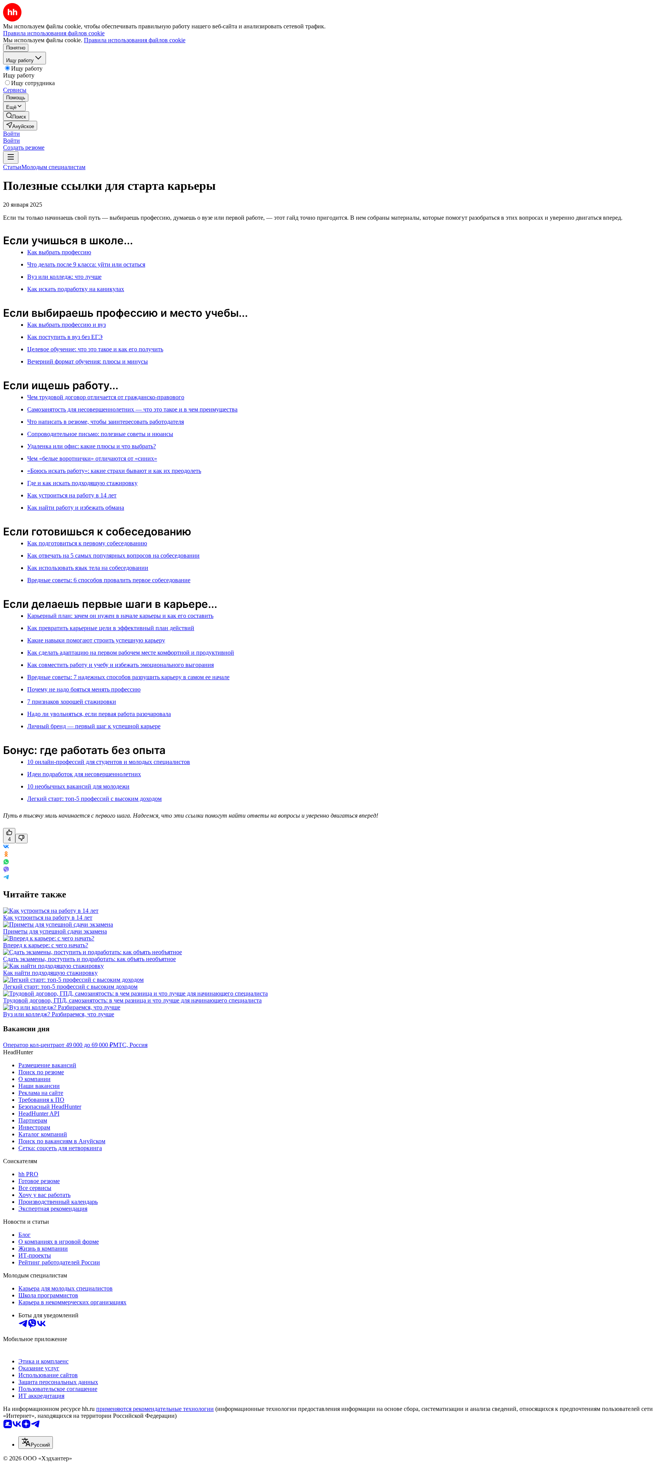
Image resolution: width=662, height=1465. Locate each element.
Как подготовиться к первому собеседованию (87, 543)
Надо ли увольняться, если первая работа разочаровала (99, 714)
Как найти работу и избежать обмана (75, 507)
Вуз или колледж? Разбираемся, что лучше (58, 1014)
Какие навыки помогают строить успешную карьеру (96, 640)
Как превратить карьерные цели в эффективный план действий (110, 628)
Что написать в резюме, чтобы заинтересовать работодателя (105, 421)
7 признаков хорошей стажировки (71, 701)
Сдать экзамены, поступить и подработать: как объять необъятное (89, 959)
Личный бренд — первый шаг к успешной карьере (94, 726)
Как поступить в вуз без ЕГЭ (65, 337)
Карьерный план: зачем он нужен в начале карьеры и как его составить (120, 615)
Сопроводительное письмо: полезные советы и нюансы (100, 434)
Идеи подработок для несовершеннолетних (84, 774)
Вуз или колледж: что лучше (64, 276)
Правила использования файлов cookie (134, 40)
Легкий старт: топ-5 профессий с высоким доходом (94, 798)
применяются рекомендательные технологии (155, 1409)
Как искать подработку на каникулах (75, 289)
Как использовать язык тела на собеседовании (87, 568)
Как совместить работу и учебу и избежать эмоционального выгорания (120, 665)
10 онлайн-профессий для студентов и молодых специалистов (108, 762)
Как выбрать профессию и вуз (66, 324)
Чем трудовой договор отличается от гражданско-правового (105, 397)
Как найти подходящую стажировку (50, 973)
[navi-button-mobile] (10, 157)
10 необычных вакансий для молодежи (78, 786)
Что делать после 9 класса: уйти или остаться (86, 264)
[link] (16, 116)
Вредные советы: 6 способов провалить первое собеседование (108, 580)
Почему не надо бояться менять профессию (84, 689)
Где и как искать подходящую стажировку (82, 483)
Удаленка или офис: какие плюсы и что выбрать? (91, 446)
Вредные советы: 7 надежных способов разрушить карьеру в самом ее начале (128, 677)
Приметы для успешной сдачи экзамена (55, 931)
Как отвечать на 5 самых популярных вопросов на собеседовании (113, 555)
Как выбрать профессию (59, 252)
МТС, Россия (130, 1045)
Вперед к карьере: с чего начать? (45, 945)
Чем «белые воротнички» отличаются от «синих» (92, 458)
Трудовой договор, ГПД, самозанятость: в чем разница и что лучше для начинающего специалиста (132, 1000)
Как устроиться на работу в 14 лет (71, 495)
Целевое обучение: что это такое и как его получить (95, 349)
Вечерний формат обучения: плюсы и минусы (87, 361)
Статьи (12, 167)
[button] (11, 133)
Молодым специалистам (53, 167)
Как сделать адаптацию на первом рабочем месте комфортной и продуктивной (130, 652)
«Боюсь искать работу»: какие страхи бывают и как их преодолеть (114, 470)
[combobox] (35, 1442)
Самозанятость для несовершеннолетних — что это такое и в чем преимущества (132, 409)
